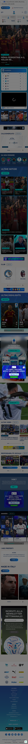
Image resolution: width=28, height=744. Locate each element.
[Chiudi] (24, 367)
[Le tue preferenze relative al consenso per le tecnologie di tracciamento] (25, 742)
